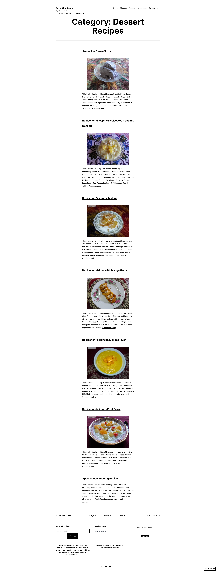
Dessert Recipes (68, 13)
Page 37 (124, 515)
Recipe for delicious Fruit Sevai (101, 409)
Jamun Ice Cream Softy (96, 51)
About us (132, 8)
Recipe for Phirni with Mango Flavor (104, 339)
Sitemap (123, 8)
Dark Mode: (208, 569)
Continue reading (99, 108)
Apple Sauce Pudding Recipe (100, 478)
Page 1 (92, 515)
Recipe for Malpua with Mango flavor (104, 270)
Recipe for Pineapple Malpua (99, 198)
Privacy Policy (154, 8)
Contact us (142, 8)
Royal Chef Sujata (64, 8)
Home (115, 8)
